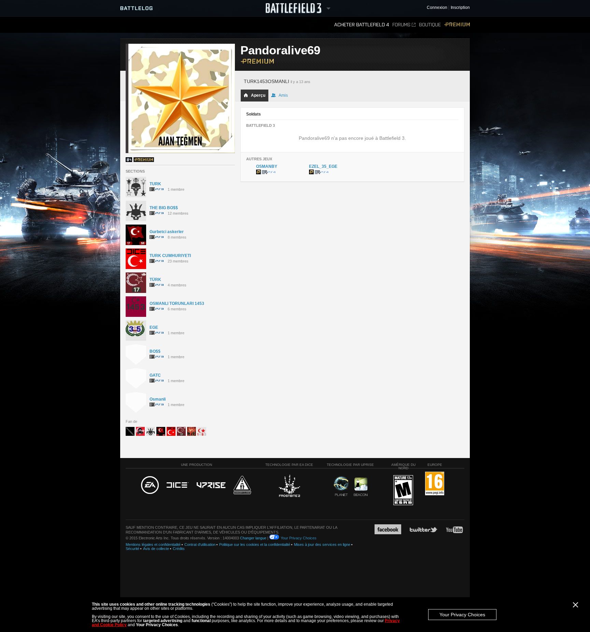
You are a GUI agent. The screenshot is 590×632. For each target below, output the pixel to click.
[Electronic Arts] (150, 485)
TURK (155, 183)
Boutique (430, 25)
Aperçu (258, 95)
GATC (155, 375)
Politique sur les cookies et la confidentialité (254, 544)
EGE (154, 327)
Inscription (460, 7)
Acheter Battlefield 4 (361, 25)
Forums (401, 25)
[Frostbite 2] (289, 486)
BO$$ (155, 351)
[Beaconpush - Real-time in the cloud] (360, 487)
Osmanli (158, 399)
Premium (457, 25)
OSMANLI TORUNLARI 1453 (177, 303)
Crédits (179, 549)
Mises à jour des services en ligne (322, 544)
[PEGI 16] (434, 484)
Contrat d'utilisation (199, 544)
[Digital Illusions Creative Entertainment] (178, 485)
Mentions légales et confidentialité (153, 544)
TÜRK (155, 279)
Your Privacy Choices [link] (299, 538)
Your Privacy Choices (462, 614)
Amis (283, 95)
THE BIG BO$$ (164, 207)
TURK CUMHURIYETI (170, 255)
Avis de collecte (156, 549)
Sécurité (132, 549)
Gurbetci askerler (167, 231)
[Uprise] (211, 485)
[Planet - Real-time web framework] (341, 486)
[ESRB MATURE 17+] (403, 490)
